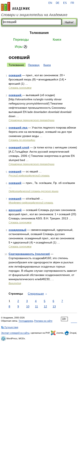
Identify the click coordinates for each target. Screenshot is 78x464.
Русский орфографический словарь (29, 175)
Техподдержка (26, 321)
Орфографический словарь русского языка (33, 191)
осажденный (17, 229)
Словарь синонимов (20, 87)
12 (45, 306)
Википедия (15, 283)
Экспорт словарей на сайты (15, 333)
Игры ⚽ (21, 46)
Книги (57, 39)
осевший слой (19, 147)
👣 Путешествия (9, 327)
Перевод (33, 65)
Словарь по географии (22, 140)
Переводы (21, 39)
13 (54, 306)
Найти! (69, 22)
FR (72, 3)
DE (57, 3)
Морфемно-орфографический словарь (31, 202)
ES (65, 3)
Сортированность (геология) (29, 253)
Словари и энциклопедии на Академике (34, 15)
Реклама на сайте (43, 321)
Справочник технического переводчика (31, 120)
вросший (15, 210)
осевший (15, 75)
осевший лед (18, 127)
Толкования (39, 32)
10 (27, 306)
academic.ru (15, 6)
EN (50, 3)
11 (36, 306)
